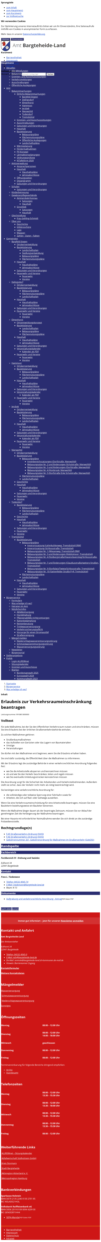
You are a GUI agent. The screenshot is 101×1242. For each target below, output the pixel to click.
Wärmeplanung (24, 146)
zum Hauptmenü (14, 10)
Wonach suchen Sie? (11, 74)
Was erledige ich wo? (22, 603)
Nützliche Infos (19, 609)
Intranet (10, 66)
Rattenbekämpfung (26, 620)
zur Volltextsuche (14, 16)
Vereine (26, 279)
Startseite (11, 683)
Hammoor (27, 105)
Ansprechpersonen (26, 166)
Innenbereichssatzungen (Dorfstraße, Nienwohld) (51, 461)
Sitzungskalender (20, 664)
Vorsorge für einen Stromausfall (33, 632)
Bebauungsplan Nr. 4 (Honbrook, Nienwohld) (49, 470)
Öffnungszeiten (24, 177)
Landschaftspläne (31, 143)
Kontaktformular (10, 968)
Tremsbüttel (28, 117)
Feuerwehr (27, 276)
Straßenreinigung (25, 635)
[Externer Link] (1, 1163)
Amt (8, 88)
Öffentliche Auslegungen (24, 85)
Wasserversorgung (10, 990)
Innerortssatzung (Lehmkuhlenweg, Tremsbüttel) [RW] (54, 545)
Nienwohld (27, 111)
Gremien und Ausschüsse (24, 667)
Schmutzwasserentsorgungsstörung (35, 643)
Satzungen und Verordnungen (32, 125)
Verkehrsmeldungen (22, 79)
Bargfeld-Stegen (30, 96)
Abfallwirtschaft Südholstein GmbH (19, 1158)
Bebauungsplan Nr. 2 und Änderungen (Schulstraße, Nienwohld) (59, 464)
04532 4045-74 (17, 881)
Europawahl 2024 (25, 675)
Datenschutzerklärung (34, 34)
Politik (9, 658)
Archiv (9, 1069)
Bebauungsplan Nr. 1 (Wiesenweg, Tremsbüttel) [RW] (53, 551)
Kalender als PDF (30, 351)
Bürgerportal (18, 652)
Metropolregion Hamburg (14, 1178)
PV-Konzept (22, 151)
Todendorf (27, 114)
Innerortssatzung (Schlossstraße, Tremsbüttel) (50, 548)
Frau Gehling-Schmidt (27, 218)
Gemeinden (12, 238)
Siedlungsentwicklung (33, 253)
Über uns (16, 221)
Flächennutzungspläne (33, 137)
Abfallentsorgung (25, 612)
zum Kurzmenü (13, 13)
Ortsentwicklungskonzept (29, 322)
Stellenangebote (14, 655)
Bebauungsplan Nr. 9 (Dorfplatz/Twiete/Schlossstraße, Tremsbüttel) (60, 568)
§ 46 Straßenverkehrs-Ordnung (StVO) (25, 836)
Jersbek (25, 108)
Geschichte (22, 224)
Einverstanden (17, 39)
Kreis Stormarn (9, 1163)
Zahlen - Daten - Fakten (28, 235)
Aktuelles (10, 67)
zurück (15, 908)
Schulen (15, 186)
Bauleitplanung (24, 131)
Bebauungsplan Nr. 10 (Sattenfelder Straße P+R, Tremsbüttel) (57, 571)
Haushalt (21, 128)
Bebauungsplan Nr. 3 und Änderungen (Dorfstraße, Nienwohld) (58, 467)
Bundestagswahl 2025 (27, 672)
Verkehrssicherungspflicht (30, 629)
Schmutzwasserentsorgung (15, 995)
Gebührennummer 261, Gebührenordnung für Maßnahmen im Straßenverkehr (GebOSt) (50, 839)
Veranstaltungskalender (29, 348)
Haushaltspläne (30, 172)
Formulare (17, 600)
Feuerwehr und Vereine (28, 273)
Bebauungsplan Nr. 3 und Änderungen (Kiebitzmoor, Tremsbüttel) (60, 554)
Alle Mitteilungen (20, 70)
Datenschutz (12, 1235)
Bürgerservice (13, 597)
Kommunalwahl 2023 (27, 678)
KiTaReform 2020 (25, 160)
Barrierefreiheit (14, 57)
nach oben (6, 908)
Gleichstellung (19, 215)
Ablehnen (5, 39)
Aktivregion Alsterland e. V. (15, 1173)
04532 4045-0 (16, 954)
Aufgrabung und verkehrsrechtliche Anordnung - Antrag (34, 898)
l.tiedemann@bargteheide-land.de (25, 884)
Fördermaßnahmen (26, 148)
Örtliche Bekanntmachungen (31, 93)
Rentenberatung (25, 623)
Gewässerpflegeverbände (24, 195)
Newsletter (17, 649)
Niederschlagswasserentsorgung (18, 1000)
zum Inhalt (11, 7)
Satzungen (27, 201)
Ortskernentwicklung (27, 244)
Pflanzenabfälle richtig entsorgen (33, 617)
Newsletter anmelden (72, 920)
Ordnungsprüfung (26, 157)
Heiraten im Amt (20, 606)
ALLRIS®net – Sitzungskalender (17, 1153)
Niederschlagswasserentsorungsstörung (37, 641)
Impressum (12, 60)
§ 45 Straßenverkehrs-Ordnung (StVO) (25, 834)
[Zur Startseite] (33, 50)
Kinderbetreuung (20, 192)
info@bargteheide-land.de (21, 957)
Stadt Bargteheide (10, 1168)
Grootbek (21, 206)
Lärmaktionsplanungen (28, 154)
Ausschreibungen (20, 82)
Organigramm (24, 180)
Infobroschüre (24, 227)
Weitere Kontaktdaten (12, 973)
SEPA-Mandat (13, 1217)
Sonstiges (6, 1005)
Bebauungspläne (30, 134)
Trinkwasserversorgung (28, 626)
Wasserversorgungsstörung (31, 646)
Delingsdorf (28, 99)
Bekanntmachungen (22, 73)
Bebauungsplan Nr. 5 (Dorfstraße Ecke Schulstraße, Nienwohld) (58, 473)
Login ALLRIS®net (20, 661)
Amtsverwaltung (20, 163)
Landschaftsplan (30, 250)
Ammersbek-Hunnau (27, 198)
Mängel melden (19, 638)
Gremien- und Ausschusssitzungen (29, 76)
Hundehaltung (24, 615)
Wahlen (15, 669)
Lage (19, 230)
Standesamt (12, 1072)
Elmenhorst (28, 102)
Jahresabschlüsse (30, 175)
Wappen (21, 232)
